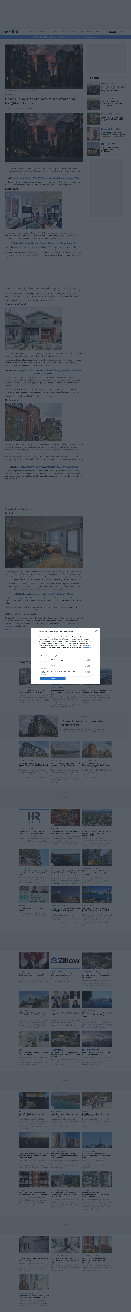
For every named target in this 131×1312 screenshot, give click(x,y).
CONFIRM (52, 678)
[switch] (87, 660)
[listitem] (65, 656)
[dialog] (65, 656)
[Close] (96, 631)
